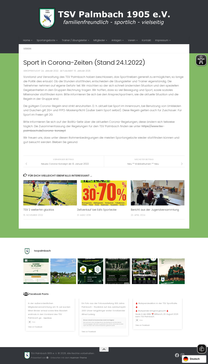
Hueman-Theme (78, 357)
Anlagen (116, 40)
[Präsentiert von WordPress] (47, 358)
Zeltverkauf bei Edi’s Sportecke (96, 210)
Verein (131, 40)
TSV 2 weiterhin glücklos (38, 210)
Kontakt (146, 40)
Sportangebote (46, 40)
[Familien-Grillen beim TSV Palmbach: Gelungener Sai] (63, 271)
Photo (33, 322)
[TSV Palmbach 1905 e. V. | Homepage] (104, 18)
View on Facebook (35, 327)
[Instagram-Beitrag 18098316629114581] (36, 271)
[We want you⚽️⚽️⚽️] (172, 271)
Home (26, 40)
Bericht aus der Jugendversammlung (155, 210)
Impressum (161, 40)
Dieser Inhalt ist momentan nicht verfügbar (98, 320)
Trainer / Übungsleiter (74, 40)
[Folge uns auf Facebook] (177, 355)
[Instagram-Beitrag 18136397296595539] (90, 271)
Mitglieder (99, 40)
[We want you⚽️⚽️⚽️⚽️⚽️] (117, 271)
